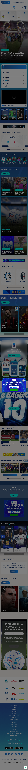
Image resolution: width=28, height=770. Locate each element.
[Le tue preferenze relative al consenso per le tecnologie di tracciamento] (25, 767)
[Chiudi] (24, 380)
